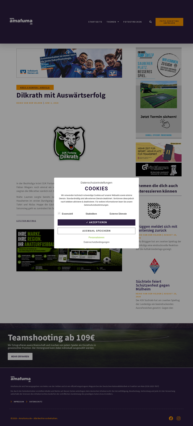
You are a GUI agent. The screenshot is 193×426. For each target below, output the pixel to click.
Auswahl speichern (96, 230)
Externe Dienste (118, 214)
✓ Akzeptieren (96, 222)
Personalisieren (96, 237)
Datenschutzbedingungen (96, 242)
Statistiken (91, 214)
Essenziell (67, 214)
